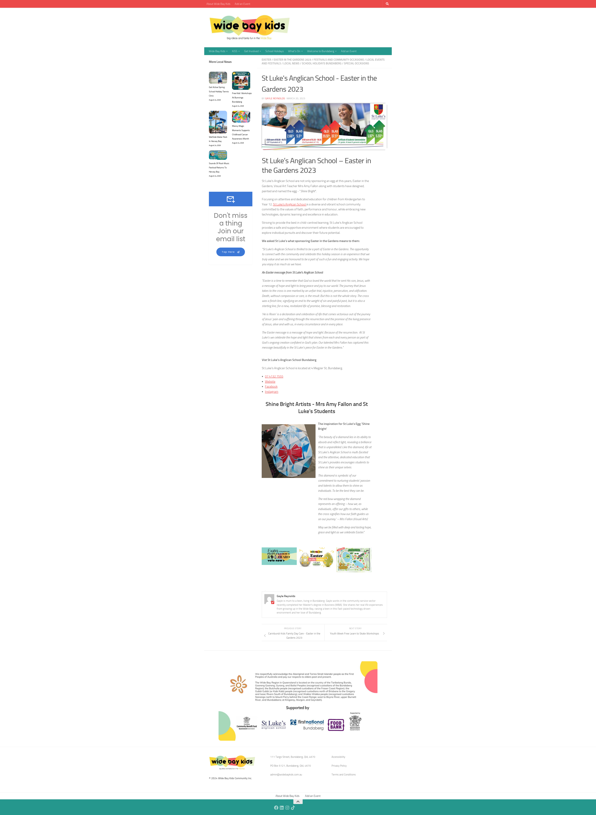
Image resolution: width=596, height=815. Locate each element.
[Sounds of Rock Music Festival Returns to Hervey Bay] (218, 155)
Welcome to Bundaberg (320, 51)
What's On (294, 51)
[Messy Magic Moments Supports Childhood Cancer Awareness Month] (241, 117)
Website (270, 381)
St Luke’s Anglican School (289, 204)
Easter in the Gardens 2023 (292, 59)
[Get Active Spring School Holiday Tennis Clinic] (218, 78)
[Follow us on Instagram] (287, 808)
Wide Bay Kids (217, 51)
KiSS (234, 51)
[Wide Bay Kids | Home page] (249, 27)
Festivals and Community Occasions (339, 59)
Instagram (271, 391)
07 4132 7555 (274, 376)
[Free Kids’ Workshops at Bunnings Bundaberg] (241, 81)
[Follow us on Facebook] (276, 808)
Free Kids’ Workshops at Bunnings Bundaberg (242, 97)
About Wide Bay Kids (218, 4)
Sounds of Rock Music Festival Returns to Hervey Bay (219, 167)
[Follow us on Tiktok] (293, 808)
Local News (291, 63)
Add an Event (242, 4)
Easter (266, 59)
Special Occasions (356, 63)
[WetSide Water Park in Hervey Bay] (218, 123)
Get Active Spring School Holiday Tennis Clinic (219, 91)
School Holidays (274, 51)
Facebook (271, 386)
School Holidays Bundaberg (321, 63)
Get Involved (251, 51)
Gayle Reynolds (275, 98)
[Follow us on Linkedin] (282, 808)
